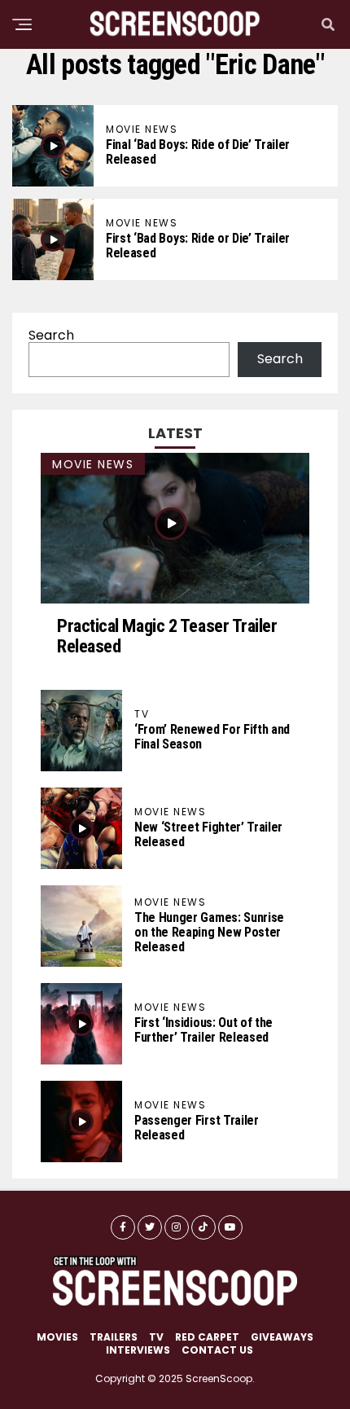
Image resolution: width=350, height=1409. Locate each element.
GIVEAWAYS (282, 1337)
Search (51, 335)
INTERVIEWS (138, 1350)
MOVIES (57, 1337)
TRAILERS (114, 1337)
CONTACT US (217, 1350)
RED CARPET (207, 1337)
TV (156, 1337)
